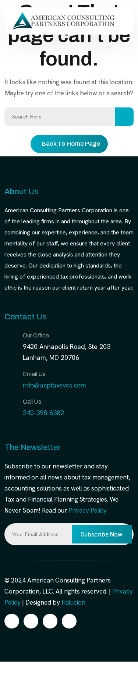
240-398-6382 (43, 412)
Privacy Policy (87, 510)
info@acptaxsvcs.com (54, 385)
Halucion (73, 602)
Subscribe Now (102, 534)
